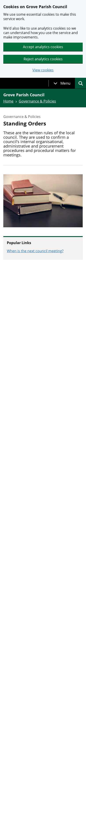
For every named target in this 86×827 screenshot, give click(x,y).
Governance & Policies (37, 101)
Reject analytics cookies (43, 59)
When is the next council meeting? (35, 250)
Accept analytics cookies (43, 46)
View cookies (43, 70)
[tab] (62, 83)
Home (8, 101)
